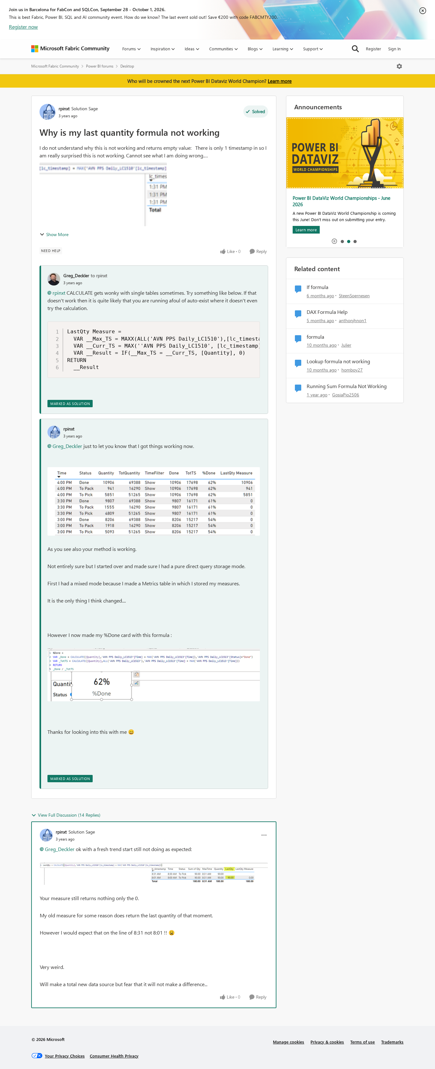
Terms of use (362, 1041)
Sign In (394, 48)
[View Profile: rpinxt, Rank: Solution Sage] (47, 112)
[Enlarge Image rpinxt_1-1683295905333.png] (153, 674)
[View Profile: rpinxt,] (53, 432)
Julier (346, 345)
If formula (317, 287)
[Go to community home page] (70, 48)
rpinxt (64, 108)
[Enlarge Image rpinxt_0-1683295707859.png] (153, 501)
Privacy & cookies (327, 1041)
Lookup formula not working (338, 361)
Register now (23, 26)
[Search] (355, 49)
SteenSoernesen (354, 296)
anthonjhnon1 (353, 320)
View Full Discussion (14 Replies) (69, 815)
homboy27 (352, 370)
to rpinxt (99, 275)
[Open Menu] (399, 66)
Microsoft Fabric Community (55, 66)
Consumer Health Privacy (114, 1055)
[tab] (342, 241)
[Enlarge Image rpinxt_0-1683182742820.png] (154, 874)
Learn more (280, 81)
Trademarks (392, 1041)
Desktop (127, 66)
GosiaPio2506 (345, 395)
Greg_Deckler (76, 275)
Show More (57, 234)
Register (373, 48)
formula (315, 337)
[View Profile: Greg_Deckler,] (53, 279)
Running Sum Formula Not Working (347, 386)
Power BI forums (99, 66)
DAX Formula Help (327, 312)
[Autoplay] (334, 241)
